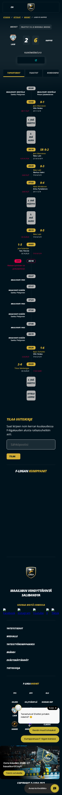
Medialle (12, 636)
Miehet (27, 17)
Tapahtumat (13, 72)
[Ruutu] (31, 60)
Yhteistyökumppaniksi (21, 644)
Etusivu (6, 17)
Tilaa (12, 456)
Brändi (11, 652)
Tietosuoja (13, 668)
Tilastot (33, 72)
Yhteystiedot (15, 628)
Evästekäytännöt (18, 660)
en (12, 7)
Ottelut (17, 17)
